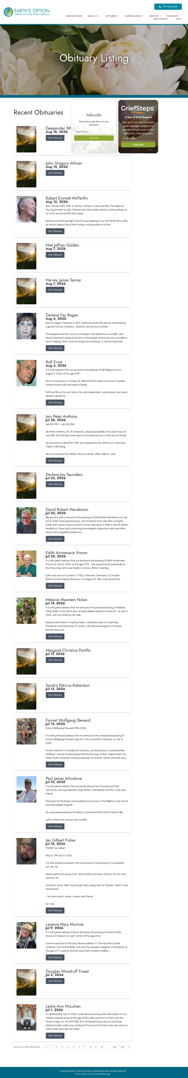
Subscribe (138, 144)
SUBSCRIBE (94, 138)
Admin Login (105, 1074)
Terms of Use (93, 1074)
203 (122, 1047)
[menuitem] (74, 16)
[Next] (128, 1047)
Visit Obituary (55, 137)
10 (102, 1047)
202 (114, 1047)
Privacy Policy (80, 1074)
